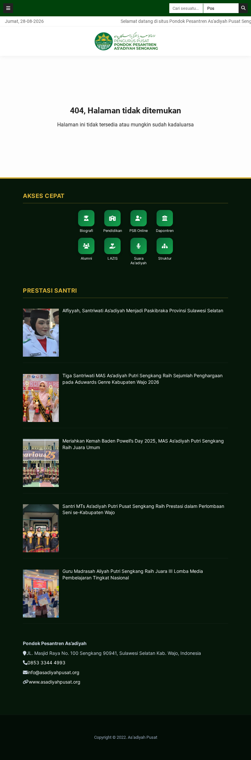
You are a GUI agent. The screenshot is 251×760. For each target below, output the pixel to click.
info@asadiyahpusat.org (53, 672)
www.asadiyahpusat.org (54, 682)
